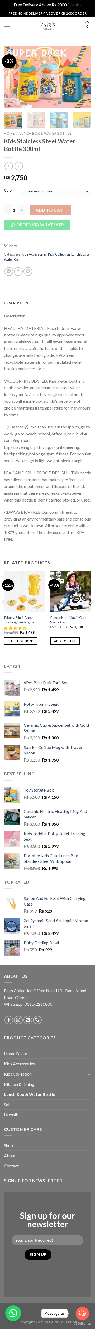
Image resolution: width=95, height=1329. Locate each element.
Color (8, 190)
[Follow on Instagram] (18, 1020)
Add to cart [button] (65, 641)
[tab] (47, 303)
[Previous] (12, 77)
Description (16, 303)
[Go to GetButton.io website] (82, 1323)
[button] (39, 226)
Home (9, 133)
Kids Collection (59, 254)
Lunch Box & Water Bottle (45, 133)
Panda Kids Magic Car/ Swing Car (68, 619)
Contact (11, 1165)
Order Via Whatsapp (40, 224)
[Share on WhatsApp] (8, 271)
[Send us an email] (27, 1020)
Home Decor (15, 1053)
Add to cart (50, 210)
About (10, 1155)
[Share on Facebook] (18, 271)
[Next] (82, 77)
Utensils (11, 1114)
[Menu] (7, 26)
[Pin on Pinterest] (27, 271)
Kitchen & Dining (19, 1084)
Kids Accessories (34, 254)
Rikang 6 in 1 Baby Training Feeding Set (20, 619)
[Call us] (37, 1020)
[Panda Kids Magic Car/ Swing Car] (70, 591)
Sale (7, 1104)
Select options (21, 641)
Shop (8, 1145)
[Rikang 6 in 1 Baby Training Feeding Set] (24, 591)
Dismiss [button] (74, 4)
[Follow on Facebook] (8, 1020)
